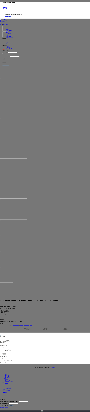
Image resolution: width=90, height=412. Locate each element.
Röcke (6, 374)
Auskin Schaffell (8, 388)
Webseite (4, 358)
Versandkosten (53, 367)
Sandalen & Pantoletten (9, 381)
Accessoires (4, 382)
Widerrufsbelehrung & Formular (7, 350)
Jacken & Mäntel (9, 30)
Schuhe (4, 378)
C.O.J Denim (8, 35)
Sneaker (6, 379)
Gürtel (6, 384)
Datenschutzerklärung (5, 349)
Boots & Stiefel (7, 380)
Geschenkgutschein (6, 390)
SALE (31, 325)
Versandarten (4, 353)
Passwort (4, 403)
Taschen (6, 383)
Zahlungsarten (4, 351)
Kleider (6, 372)
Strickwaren (8, 31)
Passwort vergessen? (4, 407)
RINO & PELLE (8, 36)
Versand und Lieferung (7, 360)
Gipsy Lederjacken (9, 37)
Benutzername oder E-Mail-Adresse (9, 401)
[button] (1, 323)
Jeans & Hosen (8, 33)
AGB (3, 347)
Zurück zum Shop (8, 16)
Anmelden (11, 405)
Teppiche (6, 386)
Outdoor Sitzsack (8, 387)
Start (1, 24)
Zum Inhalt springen (4, 0)
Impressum (4, 354)
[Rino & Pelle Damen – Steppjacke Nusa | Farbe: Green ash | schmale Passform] (5, 36)
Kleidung (21, 325)
